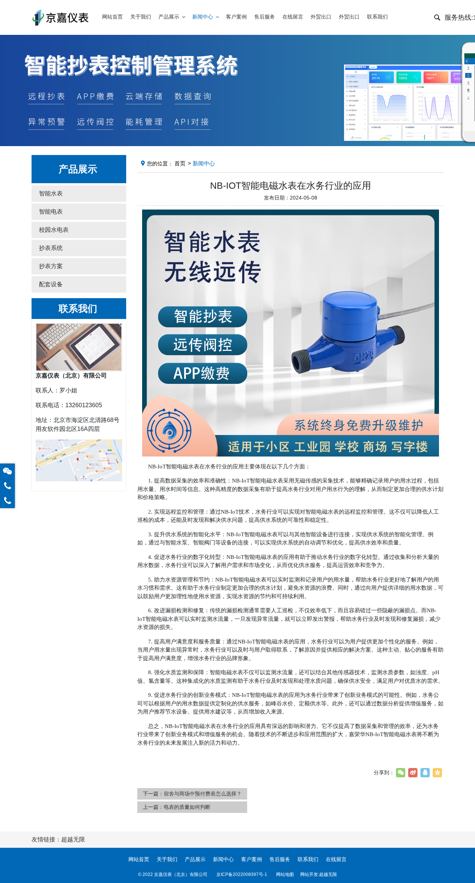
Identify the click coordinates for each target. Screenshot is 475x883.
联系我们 (308, 859)
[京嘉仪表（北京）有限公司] (60, 17)
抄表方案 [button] (51, 266)
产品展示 (195, 859)
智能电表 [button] (51, 211)
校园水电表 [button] (54, 230)
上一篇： (176, 807)
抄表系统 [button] (51, 248)
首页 (180, 163)
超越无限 (328, 874)
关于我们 (167, 859)
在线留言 (336, 859)
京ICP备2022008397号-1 (241, 874)
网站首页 (138, 859)
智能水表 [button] (51, 193)
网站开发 (309, 874)
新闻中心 (223, 859)
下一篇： (192, 794)
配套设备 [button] (51, 284)
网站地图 (285, 874)
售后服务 (279, 859)
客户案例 (251, 859)
